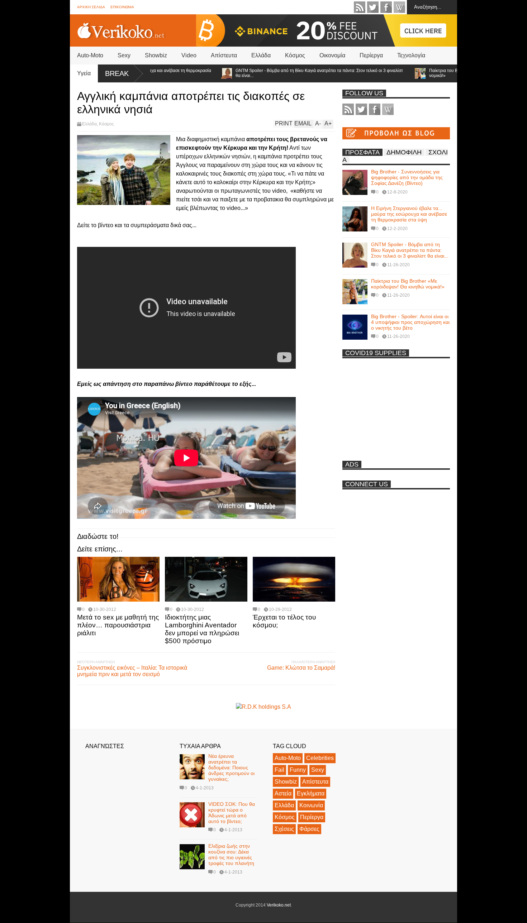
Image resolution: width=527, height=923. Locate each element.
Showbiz (156, 55)
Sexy (124, 55)
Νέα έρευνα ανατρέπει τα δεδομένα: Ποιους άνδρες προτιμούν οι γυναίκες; (231, 767)
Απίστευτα (224, 55)
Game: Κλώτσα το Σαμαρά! (301, 668)
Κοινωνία (311, 805)
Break (117, 73)
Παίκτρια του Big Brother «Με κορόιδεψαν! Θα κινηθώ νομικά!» (454, 73)
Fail (279, 770)
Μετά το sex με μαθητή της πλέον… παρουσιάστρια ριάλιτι (118, 625)
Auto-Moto (90, 55)
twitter (373, 7)
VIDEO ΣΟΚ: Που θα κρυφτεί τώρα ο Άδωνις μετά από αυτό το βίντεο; (231, 812)
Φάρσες (309, 829)
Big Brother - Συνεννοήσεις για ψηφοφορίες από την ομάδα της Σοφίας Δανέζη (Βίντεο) (407, 177)
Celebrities (320, 758)
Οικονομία (332, 55)
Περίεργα (371, 55)
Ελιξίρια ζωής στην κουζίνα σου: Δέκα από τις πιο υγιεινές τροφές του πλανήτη (231, 854)
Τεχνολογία (411, 55)
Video (188, 55)
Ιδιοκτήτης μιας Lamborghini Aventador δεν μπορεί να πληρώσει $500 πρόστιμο (202, 629)
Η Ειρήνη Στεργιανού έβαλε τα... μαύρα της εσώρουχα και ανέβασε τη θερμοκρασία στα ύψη (409, 214)
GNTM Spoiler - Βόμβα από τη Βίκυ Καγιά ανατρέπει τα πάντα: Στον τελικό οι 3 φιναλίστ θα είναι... (292, 73)
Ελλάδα (261, 55)
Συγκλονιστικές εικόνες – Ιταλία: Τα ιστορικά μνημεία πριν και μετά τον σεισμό (132, 671)
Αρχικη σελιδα (91, 7)
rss (359, 7)
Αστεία (283, 793)
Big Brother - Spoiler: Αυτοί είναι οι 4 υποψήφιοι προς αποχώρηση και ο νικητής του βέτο (410, 322)
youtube (399, 7)
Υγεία (84, 73)
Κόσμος (295, 55)
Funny (298, 770)
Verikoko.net (279, 905)
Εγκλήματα (310, 793)
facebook (386, 7)
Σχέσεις (284, 829)
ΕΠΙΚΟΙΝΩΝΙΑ (122, 7)
